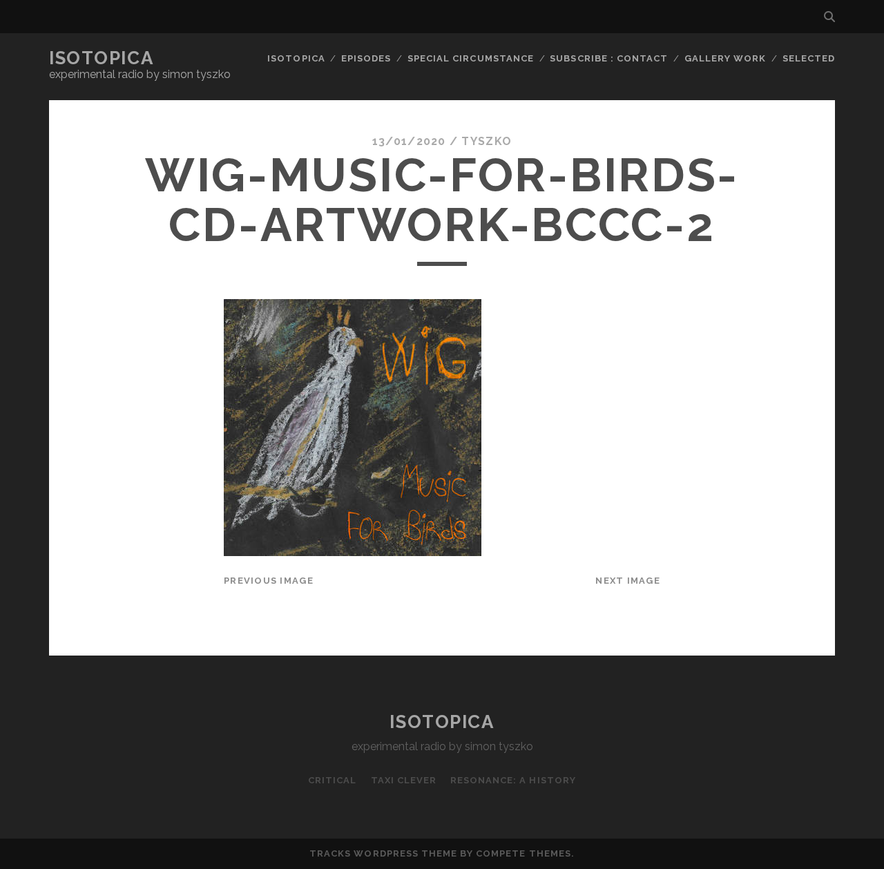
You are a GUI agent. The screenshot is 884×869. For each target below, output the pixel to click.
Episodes (366, 58)
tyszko (486, 141)
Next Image (627, 580)
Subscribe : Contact (609, 58)
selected (808, 58)
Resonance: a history (513, 780)
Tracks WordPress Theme (383, 853)
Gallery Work (725, 58)
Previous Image (269, 580)
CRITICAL (332, 780)
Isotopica (101, 58)
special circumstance (470, 58)
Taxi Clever (403, 780)
